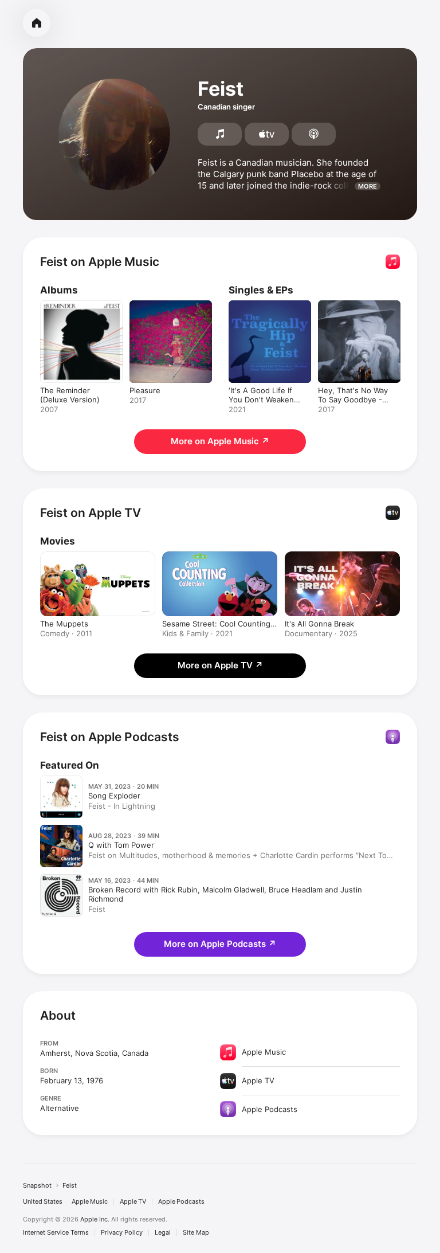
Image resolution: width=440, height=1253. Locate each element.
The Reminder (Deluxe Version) (70, 395)
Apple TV (133, 1202)
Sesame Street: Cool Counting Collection (216, 623)
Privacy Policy (122, 1232)
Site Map (196, 1232)
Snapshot (37, 1185)
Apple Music (90, 1202)
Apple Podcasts (181, 1202)
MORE (367, 186)
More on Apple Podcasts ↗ (220, 943)
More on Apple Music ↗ (220, 441)
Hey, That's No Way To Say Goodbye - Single (353, 399)
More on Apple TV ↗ (220, 665)
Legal (163, 1232)
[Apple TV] (267, 134)
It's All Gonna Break (319, 623)
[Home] (36, 23)
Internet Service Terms (56, 1232)
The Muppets (64, 623)
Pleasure (144, 390)
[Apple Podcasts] (314, 134)
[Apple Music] (220, 134)
